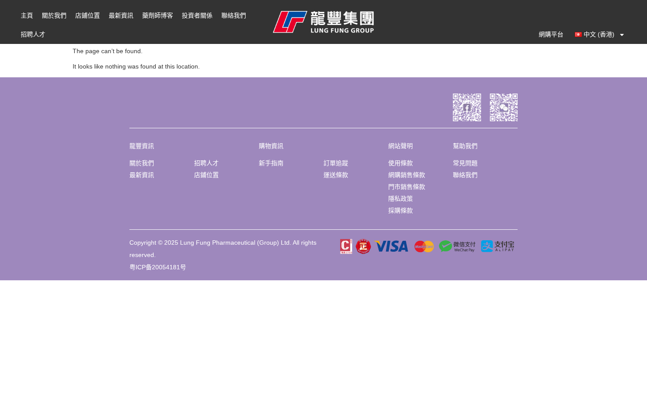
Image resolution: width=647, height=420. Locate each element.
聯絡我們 (233, 15)
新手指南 (271, 163)
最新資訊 (121, 15)
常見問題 (465, 163)
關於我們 (54, 15)
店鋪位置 (87, 15)
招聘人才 (33, 34)
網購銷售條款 (406, 174)
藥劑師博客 (157, 15)
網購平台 (551, 34)
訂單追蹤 (336, 163)
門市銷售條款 (406, 186)
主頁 (27, 15)
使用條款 (400, 163)
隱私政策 (400, 198)
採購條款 (400, 210)
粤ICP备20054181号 (157, 267)
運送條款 (336, 174)
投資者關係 (197, 15)
